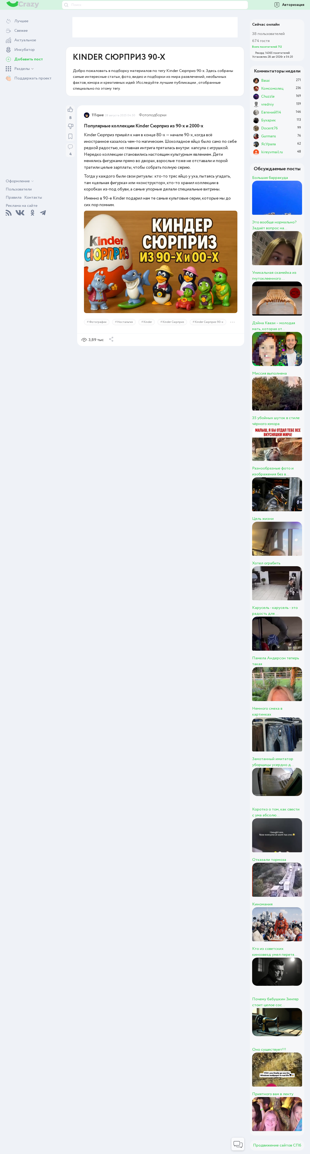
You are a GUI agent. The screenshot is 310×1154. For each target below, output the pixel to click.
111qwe (98, 115)
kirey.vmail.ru (298, 203)
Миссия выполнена (269, 373)
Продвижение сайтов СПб (277, 1145)
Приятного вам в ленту (272, 1094)
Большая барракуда (270, 178)
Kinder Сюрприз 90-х (209, 322)
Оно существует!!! (269, 1050)
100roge (285, 398)
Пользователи (19, 189)
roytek (280, 253)
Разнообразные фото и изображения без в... (273, 471)
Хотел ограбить (266, 563)
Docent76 (290, 739)
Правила (14, 197)
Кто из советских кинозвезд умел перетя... (274, 952)
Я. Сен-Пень (296, 544)
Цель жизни (263, 519)
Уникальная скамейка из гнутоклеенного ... (274, 276)
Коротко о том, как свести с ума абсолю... (276, 812)
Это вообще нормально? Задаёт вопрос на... (274, 225)
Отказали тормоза (269, 860)
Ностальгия (125, 322)
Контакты (33, 197)
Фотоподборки (152, 115)
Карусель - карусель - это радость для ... (275, 611)
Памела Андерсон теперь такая (275, 661)
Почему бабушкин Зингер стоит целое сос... (275, 1002)
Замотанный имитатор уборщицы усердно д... (273, 762)
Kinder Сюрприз (173, 322)
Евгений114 (294, 1119)
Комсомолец (298, 449)
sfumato (285, 689)
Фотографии (97, 322)
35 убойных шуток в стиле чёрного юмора (276, 421)
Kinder (148, 322)
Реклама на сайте (21, 206)
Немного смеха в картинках (267, 711)
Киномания (262, 904)
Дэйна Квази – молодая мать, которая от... (273, 326)
